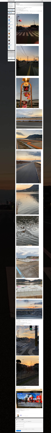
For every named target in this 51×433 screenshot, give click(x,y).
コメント (25, 422)
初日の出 (9, 41)
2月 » (11, 58)
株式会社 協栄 (11, 3)
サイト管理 (9, 60)
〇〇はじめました (10, 21)
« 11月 (11, 57)
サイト (16, 426)
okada (21, 415)
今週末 (9, 31)
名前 (16, 422)
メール (17, 424)
